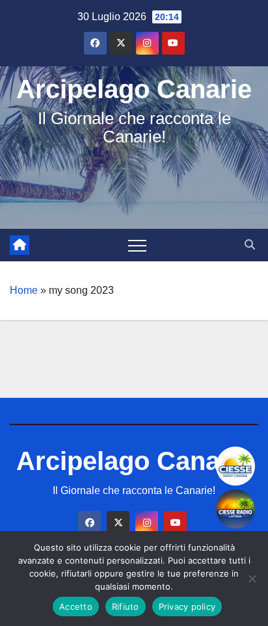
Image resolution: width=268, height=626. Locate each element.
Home (24, 290)
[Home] (19, 245)
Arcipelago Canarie (134, 89)
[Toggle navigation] (137, 245)
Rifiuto (125, 606)
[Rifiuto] (251, 578)
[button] (250, 244)
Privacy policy (187, 606)
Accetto (75, 606)
